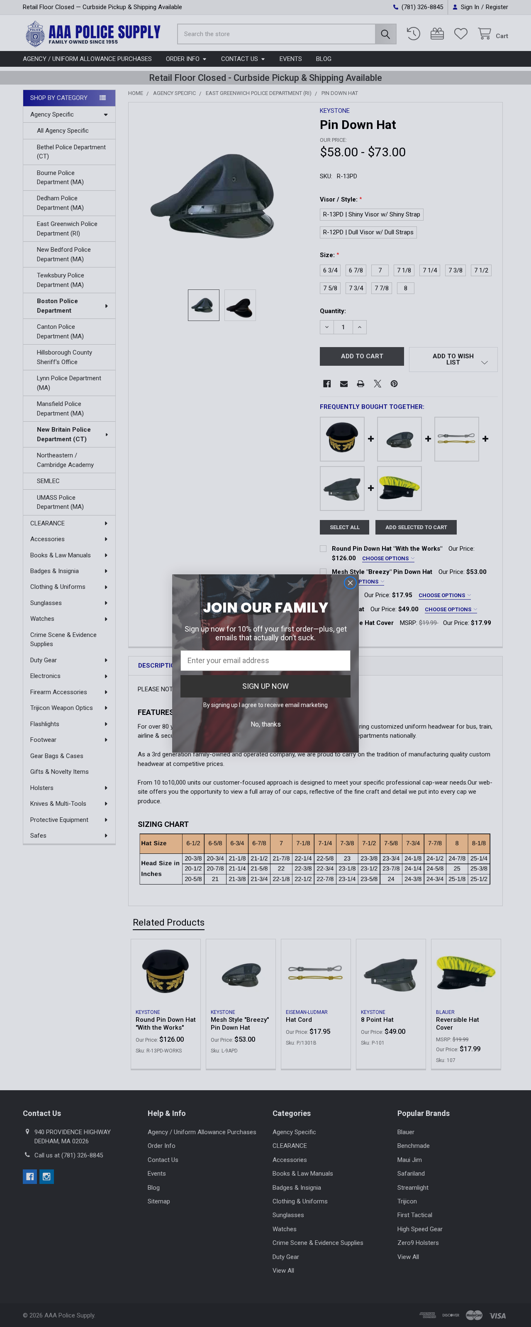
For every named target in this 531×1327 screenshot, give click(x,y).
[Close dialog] (350, 583)
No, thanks (266, 724)
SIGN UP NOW (265, 686)
